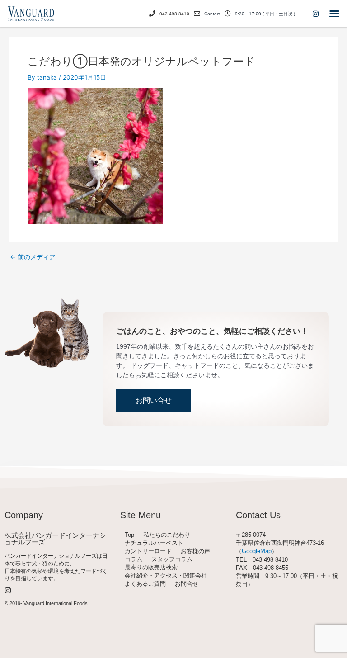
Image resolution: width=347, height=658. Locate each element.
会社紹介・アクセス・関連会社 (166, 575)
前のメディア (33, 257)
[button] (334, 13)
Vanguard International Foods (55, 603)
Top (129, 534)
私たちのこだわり (166, 534)
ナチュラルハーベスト (154, 543)
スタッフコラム (171, 559)
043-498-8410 (174, 13)
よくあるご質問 (145, 583)
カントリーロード (148, 551)
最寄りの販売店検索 (151, 567)
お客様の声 (195, 551)
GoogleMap (257, 551)
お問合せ (186, 583)
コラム (133, 559)
